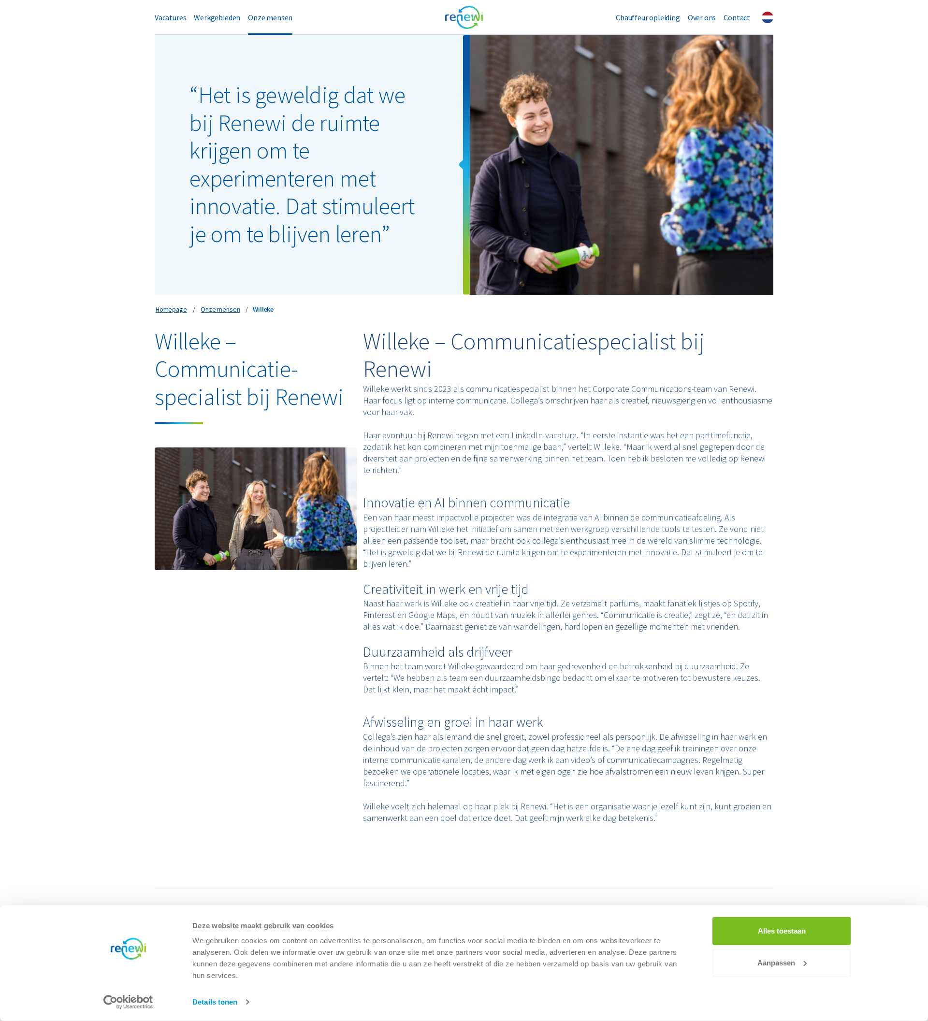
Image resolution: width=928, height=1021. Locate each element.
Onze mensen (270, 17)
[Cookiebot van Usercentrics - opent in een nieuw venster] (128, 1002)
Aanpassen (776, 962)
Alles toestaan (782, 931)
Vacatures (170, 17)
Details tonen (214, 1002)
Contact (737, 17)
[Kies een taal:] (767, 17)
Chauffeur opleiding (648, 17)
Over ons (702, 17)
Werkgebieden (217, 17)
